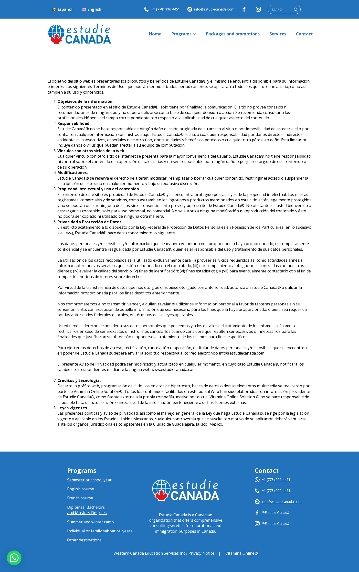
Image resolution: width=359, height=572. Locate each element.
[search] (295, 9)
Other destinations (84, 540)
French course (80, 498)
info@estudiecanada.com (214, 9)
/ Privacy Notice (200, 553)
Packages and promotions (233, 34)
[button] (14, 557)
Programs (181, 34)
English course (80, 489)
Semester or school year (89, 480)
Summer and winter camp (90, 522)
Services (277, 34)
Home (155, 34)
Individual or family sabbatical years (99, 531)
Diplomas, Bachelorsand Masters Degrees (87, 510)
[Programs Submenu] (196, 34)
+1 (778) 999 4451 (276, 490)
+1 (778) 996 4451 (165, 9)
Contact (304, 34)
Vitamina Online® (241, 553)
